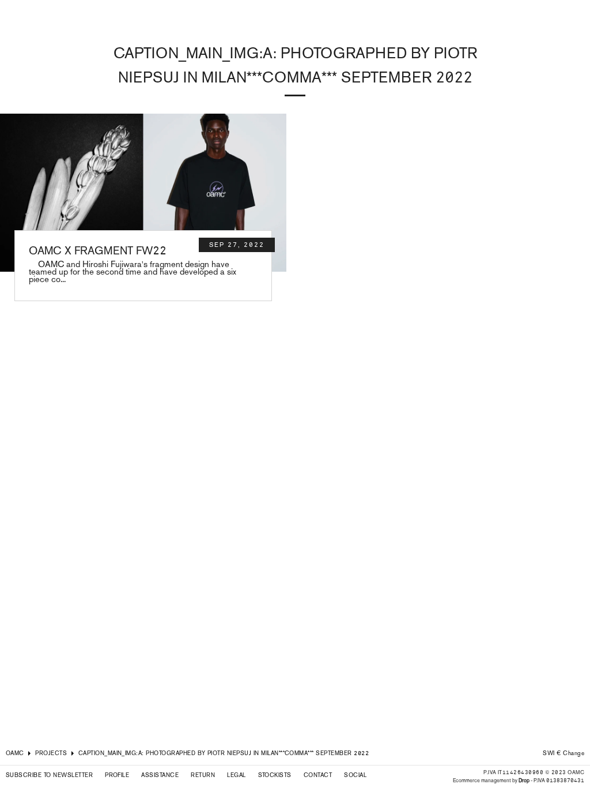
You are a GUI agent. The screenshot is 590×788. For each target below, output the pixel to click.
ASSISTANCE (160, 775)
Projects (51, 753)
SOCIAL (355, 775)
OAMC (15, 753)
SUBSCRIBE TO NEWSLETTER (49, 775)
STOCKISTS (275, 775)
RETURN (203, 775)
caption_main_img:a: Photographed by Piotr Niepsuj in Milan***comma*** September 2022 (223, 753)
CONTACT (318, 775)
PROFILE (117, 775)
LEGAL (236, 775)
